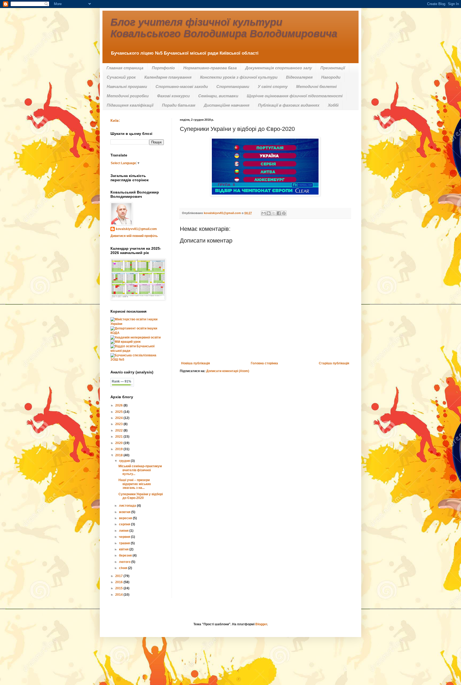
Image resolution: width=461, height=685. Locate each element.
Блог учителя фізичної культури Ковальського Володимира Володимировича (223, 28)
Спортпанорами (232, 86)
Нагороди (330, 77)
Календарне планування (168, 77)
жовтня (125, 512)
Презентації (332, 68)
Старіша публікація (334, 363)
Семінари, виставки (218, 96)
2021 (119, 436)
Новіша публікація (195, 363)
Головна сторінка (264, 363)
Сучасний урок (121, 77)
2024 (119, 418)
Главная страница (124, 68)
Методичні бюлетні (316, 86)
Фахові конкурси (173, 96)
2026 (119, 405)
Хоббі (333, 105)
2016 (119, 582)
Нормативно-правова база (210, 68)
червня (125, 537)
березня (126, 555)
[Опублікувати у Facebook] (278, 213)
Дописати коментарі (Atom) (227, 371)
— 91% (121, 381)
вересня (126, 518)
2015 (119, 588)
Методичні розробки (128, 96)
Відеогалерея (299, 77)
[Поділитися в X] (273, 213)
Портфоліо (163, 68)
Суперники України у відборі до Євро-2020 (140, 496)
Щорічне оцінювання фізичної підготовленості (295, 96)
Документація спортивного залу (278, 68)
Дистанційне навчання (226, 105)
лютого (125, 562)
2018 (119, 455)
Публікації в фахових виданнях (288, 105)
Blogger (261, 624)
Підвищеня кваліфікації (130, 105)
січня (123, 568)
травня (125, 543)
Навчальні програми (127, 86)
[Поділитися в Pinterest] (284, 213)
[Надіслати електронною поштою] (263, 213)
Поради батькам (178, 105)
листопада (128, 505)
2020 (119, 443)
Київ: (115, 120)
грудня (125, 461)
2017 (119, 576)
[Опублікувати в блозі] (268, 213)
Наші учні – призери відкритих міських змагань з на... (134, 484)
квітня (124, 549)
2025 (119, 412)
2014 (119, 595)
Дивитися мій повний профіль (134, 236)
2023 (119, 424)
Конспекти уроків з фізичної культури (238, 77)
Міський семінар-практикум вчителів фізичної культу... (140, 470)
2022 (119, 430)
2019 (119, 449)
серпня (125, 524)
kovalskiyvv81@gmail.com (136, 229)
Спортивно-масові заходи (182, 86)
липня (124, 531)
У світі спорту (273, 86)
